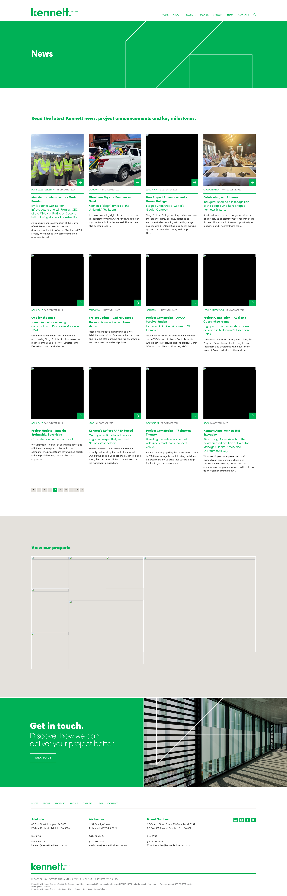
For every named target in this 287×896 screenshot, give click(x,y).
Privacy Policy (39, 879)
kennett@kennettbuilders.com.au (49, 845)
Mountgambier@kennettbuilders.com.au (168, 845)
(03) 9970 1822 (97, 842)
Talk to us (43, 758)
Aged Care (37, 310)
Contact (243, 15)
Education (151, 190)
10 (77, 490)
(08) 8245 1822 (39, 842)
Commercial (152, 423)
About (176, 15)
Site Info (76, 879)
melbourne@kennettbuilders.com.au (108, 845)
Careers (218, 15)
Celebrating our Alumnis (220, 197)
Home (165, 15)
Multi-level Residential (43, 190)
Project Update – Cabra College (111, 317)
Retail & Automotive (213, 310)
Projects (190, 15)
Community (95, 190)
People (204, 15)
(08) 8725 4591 (155, 842)
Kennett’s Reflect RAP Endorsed (111, 430)
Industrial (151, 310)
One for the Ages (43, 317)
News (230, 15)
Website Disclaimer (59, 879)
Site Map (87, 879)
